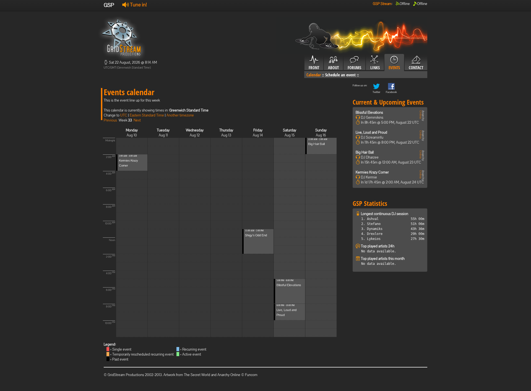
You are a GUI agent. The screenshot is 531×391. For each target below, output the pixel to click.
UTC (123, 115)
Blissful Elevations (289, 285)
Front (314, 67)
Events (394, 67)
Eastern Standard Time (147, 115)
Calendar (313, 74)
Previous (110, 120)
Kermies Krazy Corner (372, 172)
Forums (354, 67)
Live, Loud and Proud (371, 132)
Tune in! (138, 4)
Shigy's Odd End (256, 235)
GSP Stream (382, 3)
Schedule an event (340, 74)
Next (137, 120)
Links (375, 67)
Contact (416, 67)
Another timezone (180, 115)
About (333, 67)
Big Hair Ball (316, 144)
